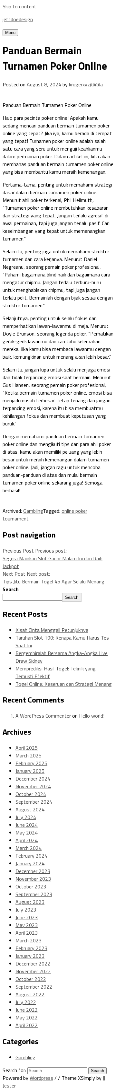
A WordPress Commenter (43, 716)
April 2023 (26, 933)
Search (11, 589)
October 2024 (30, 794)
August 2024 (29, 809)
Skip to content (19, 6)
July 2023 (25, 909)
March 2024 (28, 848)
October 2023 (30, 886)
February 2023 (31, 948)
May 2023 (26, 925)
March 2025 (28, 755)
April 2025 (26, 748)
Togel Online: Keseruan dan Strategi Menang (63, 684)
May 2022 (26, 1017)
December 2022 (32, 963)
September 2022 (33, 987)
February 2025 (31, 763)
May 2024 (26, 832)
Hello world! (91, 716)
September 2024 (33, 802)
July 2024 (25, 817)
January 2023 (29, 956)
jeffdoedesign (18, 19)
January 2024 (29, 863)
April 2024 (26, 840)
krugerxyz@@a (86, 84)
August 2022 (29, 994)
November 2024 (33, 786)
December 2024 (32, 778)
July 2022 (25, 1002)
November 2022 (33, 971)
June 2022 (26, 1010)
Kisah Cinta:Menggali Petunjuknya (51, 630)
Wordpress (41, 1078)
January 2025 (29, 771)
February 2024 (31, 856)
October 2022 (30, 979)
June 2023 (26, 917)
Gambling (33, 511)
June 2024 (26, 825)
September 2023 (33, 894)
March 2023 (28, 940)
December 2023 (32, 871)
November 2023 (33, 879)
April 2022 (26, 1025)
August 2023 (29, 902)
